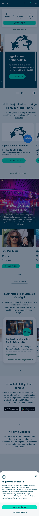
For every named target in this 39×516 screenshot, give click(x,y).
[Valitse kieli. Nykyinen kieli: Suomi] (36, 476)
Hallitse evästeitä (18, 512)
